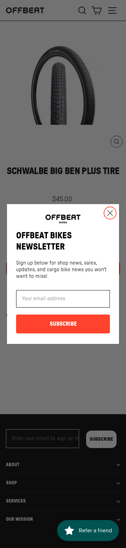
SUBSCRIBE (63, 324)
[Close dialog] (110, 213)
